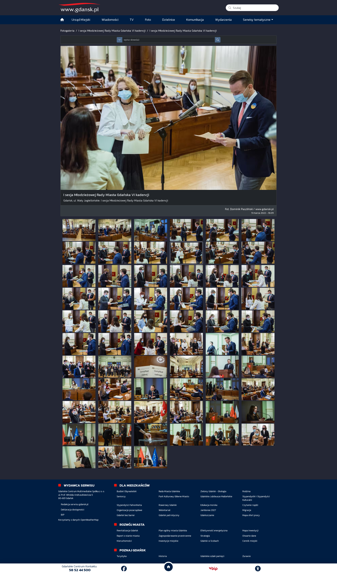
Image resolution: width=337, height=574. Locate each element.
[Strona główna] (62, 19)
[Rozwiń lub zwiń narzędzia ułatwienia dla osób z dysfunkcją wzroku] (258, 568)
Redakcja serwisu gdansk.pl (74, 504)
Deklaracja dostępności (72, 509)
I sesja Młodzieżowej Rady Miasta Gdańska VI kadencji (112, 30)
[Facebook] (124, 569)
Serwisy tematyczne (256, 19)
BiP (62, 514)
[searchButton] (217, 40)
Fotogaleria (67, 30)
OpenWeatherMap (89, 519)
